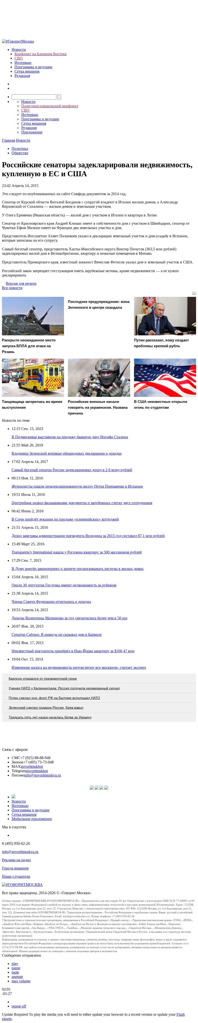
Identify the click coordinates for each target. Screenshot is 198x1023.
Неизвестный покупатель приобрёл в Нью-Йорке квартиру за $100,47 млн (73, 651)
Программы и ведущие (33, 67)
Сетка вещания (26, 71)
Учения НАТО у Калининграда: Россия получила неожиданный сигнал (64, 688)
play (15, 963)
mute (15, 972)
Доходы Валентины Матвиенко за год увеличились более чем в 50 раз (69, 618)
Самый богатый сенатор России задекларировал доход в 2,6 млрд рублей (72, 470)
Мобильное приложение (32, 819)
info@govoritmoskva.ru (42, 775)
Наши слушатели (16, 876)
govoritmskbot (32, 766)
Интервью (22, 63)
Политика (20, 148)
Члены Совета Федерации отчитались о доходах (51, 602)
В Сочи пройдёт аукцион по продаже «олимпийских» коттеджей (65, 519)
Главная (8, 140)
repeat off (19, 1006)
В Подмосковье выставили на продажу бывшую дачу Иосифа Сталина (70, 437)
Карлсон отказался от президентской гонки (43, 678)
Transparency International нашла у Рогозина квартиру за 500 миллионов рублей (77, 552)
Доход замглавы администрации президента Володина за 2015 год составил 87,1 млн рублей (88, 536)
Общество (20, 153)
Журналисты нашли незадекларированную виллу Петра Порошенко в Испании (77, 486)
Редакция (22, 76)
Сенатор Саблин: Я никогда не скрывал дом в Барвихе (57, 634)
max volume (21, 981)
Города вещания (15, 868)
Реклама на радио (16, 860)
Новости (19, 49)
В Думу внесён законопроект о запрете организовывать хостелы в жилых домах (78, 569)
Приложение (31, 132)
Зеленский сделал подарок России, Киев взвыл (46, 707)
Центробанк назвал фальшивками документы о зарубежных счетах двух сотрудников (82, 503)
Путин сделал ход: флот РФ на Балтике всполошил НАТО (54, 698)
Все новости (12, 288)
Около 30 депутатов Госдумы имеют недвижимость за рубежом (64, 585)
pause (16, 968)
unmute (17, 977)
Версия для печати (21, 283)
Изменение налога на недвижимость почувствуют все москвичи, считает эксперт (79, 667)
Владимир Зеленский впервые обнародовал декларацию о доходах (67, 453)
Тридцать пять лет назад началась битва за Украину (50, 717)
